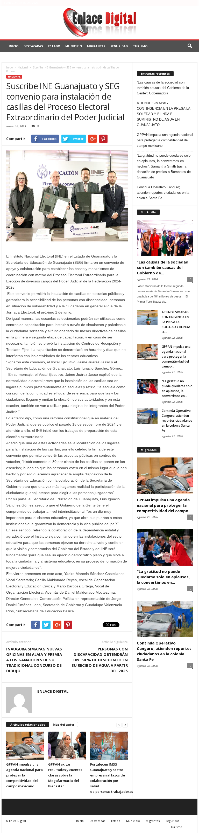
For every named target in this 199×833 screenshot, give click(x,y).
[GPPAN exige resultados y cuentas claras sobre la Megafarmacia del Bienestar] (67, 746)
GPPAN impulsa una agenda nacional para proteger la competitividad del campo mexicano (24, 775)
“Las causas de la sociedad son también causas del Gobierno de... (162, 267)
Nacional (14, 76)
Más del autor (63, 724)
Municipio (73, 46)
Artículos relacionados (27, 724)
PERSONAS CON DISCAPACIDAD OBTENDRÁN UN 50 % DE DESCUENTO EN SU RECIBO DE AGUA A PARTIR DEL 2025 (100, 659)
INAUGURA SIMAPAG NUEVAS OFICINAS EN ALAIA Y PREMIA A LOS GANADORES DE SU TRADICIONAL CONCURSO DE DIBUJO (34, 659)
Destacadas (33, 46)
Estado (54, 46)
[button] (189, 46)
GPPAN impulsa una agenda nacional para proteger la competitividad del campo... (176, 356)
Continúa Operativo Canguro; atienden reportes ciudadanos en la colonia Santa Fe (163, 192)
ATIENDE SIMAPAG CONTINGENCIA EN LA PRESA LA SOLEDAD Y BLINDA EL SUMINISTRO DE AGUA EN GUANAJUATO (163, 114)
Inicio (13, 46)
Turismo (140, 46)
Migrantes (96, 46)
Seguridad (119, 46)
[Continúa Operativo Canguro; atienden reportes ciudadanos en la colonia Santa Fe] (147, 416)
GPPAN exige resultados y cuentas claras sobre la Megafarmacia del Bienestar (65, 775)
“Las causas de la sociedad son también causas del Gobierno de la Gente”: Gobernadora (163, 87)
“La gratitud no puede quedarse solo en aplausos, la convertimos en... (163, 577)
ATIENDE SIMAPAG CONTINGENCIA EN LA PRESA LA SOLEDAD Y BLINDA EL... (176, 322)
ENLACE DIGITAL (52, 691)
